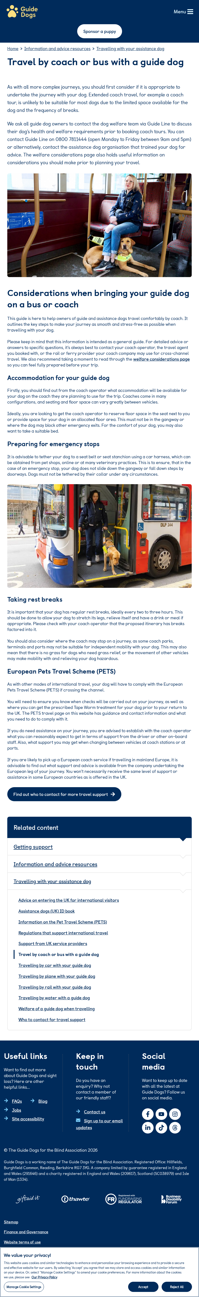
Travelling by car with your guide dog (54, 965)
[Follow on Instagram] (175, 1114)
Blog (42, 1101)
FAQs (17, 1101)
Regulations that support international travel (63, 932)
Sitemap (11, 1222)
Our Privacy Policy (44, 1277)
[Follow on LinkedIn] (148, 1128)
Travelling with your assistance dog (52, 881)
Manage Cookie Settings (24, 1286)
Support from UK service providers (52, 943)
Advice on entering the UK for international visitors (68, 900)
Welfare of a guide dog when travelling (56, 1008)
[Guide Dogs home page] (22, 12)
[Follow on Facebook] (148, 1114)
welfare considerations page (161, 359)
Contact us (94, 1111)
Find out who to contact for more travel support (60, 794)
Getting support (33, 846)
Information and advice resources (55, 864)
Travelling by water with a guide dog (54, 997)
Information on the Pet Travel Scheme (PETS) (62, 921)
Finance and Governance (26, 1232)
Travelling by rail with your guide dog (54, 987)
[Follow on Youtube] (161, 1114)
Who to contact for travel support (51, 1019)
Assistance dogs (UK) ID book (46, 911)
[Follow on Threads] (175, 1128)
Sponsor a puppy (99, 31)
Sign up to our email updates (99, 1124)
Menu (180, 12)
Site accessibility (28, 1118)
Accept (143, 1286)
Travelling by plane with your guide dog (56, 976)
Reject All (176, 1286)
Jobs (16, 1110)
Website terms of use (22, 1242)
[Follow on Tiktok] (161, 1128)
